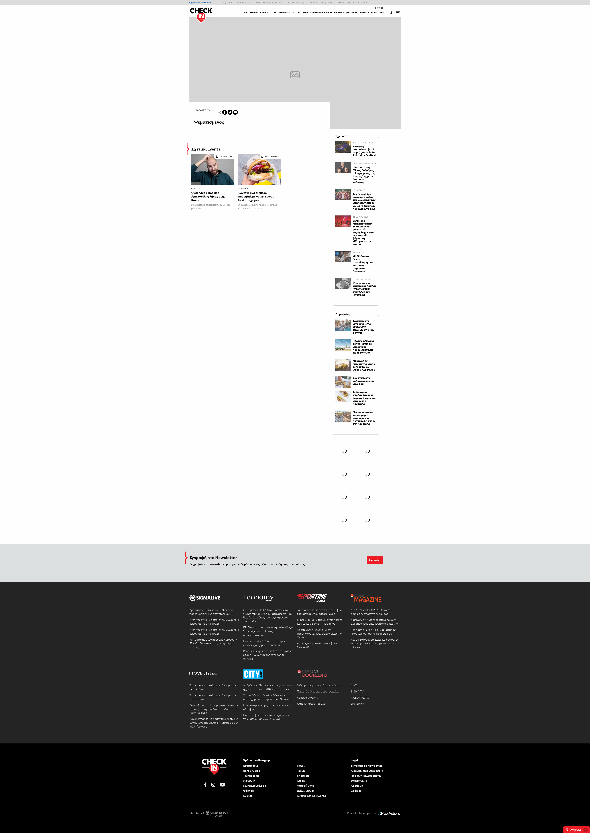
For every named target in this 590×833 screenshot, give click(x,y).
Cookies (356, 790)
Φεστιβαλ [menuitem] (352, 12)
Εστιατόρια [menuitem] (251, 12)
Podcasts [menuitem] (377, 12)
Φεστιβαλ (243, 188)
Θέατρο (195, 188)
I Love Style (298, 2)
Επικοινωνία (359, 780)
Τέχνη (301, 770)
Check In (313, 2)
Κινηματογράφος (254, 785)
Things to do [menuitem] (287, 12)
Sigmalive (227, 2)
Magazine (326, 2)
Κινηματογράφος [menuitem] (321, 12)
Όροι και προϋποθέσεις (367, 770)
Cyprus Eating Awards (311, 796)
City (286, 2)
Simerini (241, 2)
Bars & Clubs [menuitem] (268, 12)
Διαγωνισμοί (305, 790)
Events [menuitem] (364, 12)
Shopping (303, 775)
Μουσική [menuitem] (302, 12)
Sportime (254, 2)
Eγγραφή (374, 560)
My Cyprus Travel (357, 2)
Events (247, 796)
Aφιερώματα (305, 785)
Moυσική (249, 780)
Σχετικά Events (205, 149)
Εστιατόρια (250, 765)
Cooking (339, 2)
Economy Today (272, 2)
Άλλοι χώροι (203, 110)
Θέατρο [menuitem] (339, 12)
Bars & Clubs (251, 770)
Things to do (251, 775)
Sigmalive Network (200, 2)
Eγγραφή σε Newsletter (366, 765)
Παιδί (301, 765)
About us (357, 785)
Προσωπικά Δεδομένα (366, 775)
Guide (301, 780)
